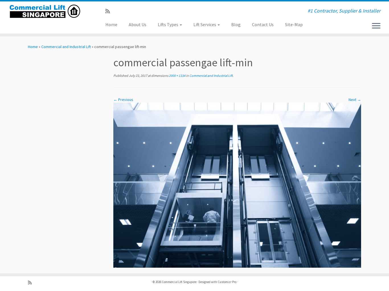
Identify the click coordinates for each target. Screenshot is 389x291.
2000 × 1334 (176, 75)
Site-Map (294, 24)
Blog (236, 24)
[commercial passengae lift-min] (237, 184)
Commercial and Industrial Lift (66, 46)
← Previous (123, 99)
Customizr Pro (227, 282)
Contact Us (263, 24)
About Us (137, 24)
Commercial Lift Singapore (179, 282)
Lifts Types (168, 24)
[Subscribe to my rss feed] (109, 11)
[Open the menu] (376, 26)
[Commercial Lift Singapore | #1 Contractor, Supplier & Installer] (45, 11)
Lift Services (205, 24)
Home (111, 24)
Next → (355, 99)
